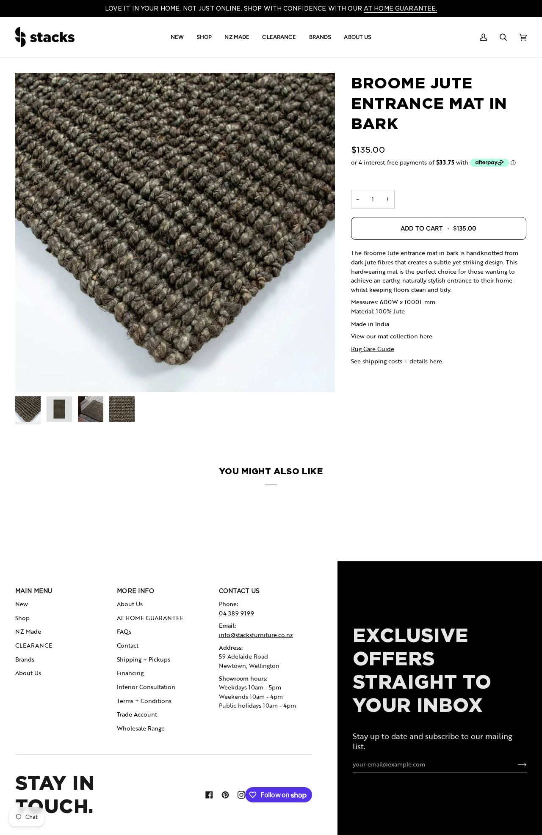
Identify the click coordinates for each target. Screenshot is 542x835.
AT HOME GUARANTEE (150, 617)
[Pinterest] (225, 795)
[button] (177, 37)
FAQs (124, 631)
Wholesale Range (141, 728)
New (21, 603)
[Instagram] (241, 795)
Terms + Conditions (144, 700)
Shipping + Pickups (143, 659)
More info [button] (135, 591)
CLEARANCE (33, 645)
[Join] (515, 764)
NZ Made (28, 631)
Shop (22, 617)
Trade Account (137, 714)
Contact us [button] (239, 591)
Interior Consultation (146, 686)
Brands (24, 659)
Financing (130, 672)
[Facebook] (209, 795)
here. (436, 361)
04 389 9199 (236, 613)
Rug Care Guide (372, 348)
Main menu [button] (33, 591)
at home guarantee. (400, 8)
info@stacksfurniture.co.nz (256, 634)
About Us (28, 672)
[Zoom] (175, 232)
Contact (127, 645)
